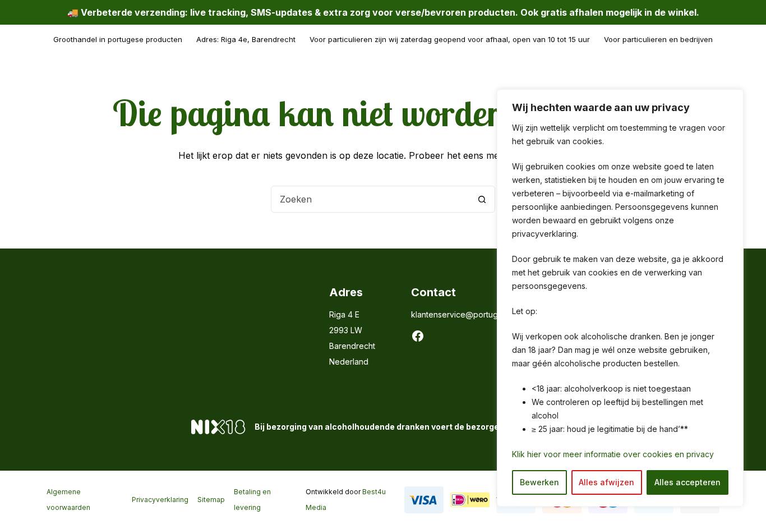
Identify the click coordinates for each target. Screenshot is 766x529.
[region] (620, 298)
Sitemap (211, 499)
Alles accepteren (687, 482)
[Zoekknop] (482, 199)
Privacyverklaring (160, 499)
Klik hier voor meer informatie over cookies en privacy (613, 454)
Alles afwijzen (606, 482)
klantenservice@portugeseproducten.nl (485, 314)
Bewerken (539, 482)
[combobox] (370, 199)
